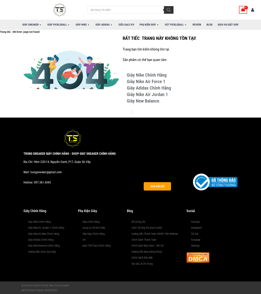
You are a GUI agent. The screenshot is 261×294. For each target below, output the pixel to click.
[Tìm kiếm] (168, 10)
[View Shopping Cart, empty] (243, 10)
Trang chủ (5, 31)
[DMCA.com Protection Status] (197, 257)
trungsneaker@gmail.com (46, 172)
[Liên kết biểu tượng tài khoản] (252, 10)
